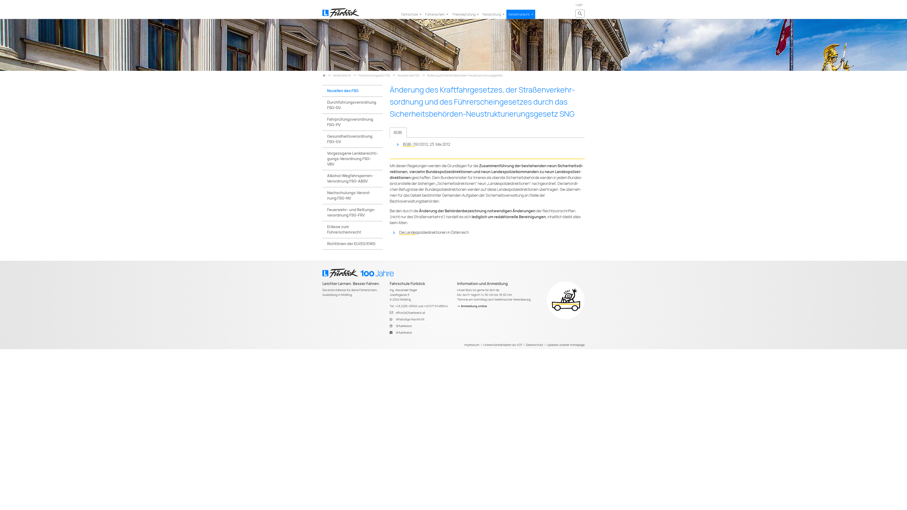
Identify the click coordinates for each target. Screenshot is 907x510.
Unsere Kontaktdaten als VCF (502, 345)
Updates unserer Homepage (566, 345)
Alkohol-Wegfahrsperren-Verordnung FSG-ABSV (350, 178)
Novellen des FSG (343, 90)
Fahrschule (410, 14)
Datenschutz (534, 345)
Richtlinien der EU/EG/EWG (351, 243)
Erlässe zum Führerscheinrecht (344, 229)
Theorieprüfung (464, 14)
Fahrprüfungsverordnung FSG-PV (350, 122)
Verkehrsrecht (519, 14)
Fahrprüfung (492, 14)
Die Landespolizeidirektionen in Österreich (434, 232)
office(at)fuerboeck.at (410, 313)
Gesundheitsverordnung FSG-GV (349, 139)
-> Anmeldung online (472, 306)
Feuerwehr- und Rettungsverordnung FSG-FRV (351, 212)
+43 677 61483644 (436, 306)
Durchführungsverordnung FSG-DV (351, 105)
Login (579, 5)
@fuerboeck (404, 326)
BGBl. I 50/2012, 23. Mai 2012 (426, 144)
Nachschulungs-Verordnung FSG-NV (349, 195)
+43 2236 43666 (406, 306)
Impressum (471, 345)
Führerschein (435, 14)
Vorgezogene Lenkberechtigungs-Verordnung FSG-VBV (352, 159)
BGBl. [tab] (398, 132)
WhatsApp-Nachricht (410, 319)
